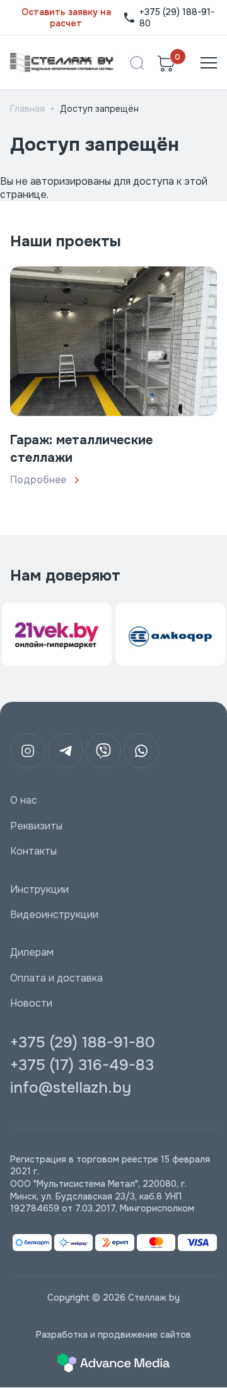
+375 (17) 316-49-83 (82, 1065)
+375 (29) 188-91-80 (176, 17)
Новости (31, 1003)
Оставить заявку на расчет (66, 17)
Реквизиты (36, 826)
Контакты (33, 851)
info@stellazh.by (70, 1087)
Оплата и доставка (56, 978)
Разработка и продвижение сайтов (113, 1334)
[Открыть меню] (209, 63)
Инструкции (39, 889)
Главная (27, 108)
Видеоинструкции (54, 915)
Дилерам (32, 952)
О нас (23, 800)
